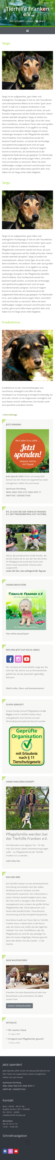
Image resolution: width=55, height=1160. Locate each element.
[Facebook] (5, 1151)
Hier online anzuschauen (17, 633)
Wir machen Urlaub (17, 1030)
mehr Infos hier (13, 861)
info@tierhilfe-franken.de (14, 1115)
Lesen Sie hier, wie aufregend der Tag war (26, 570)
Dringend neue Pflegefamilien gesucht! (26, 1038)
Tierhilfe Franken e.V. (27, 11)
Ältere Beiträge (10, 414)
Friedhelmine (11, 322)
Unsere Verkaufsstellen (19, 1005)
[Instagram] (10, 1151)
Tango (6, 43)
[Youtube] (16, 1151)
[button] (27, 30)
